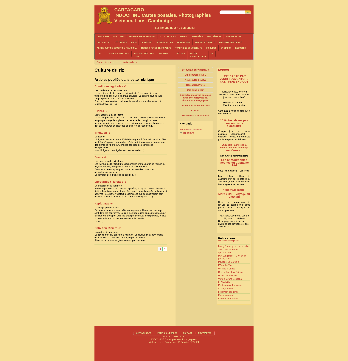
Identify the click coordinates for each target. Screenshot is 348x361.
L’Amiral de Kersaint (228, 298)
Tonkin (183, 36)
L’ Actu (100, 54)
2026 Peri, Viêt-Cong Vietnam (144, 55)
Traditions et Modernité (188, 48)
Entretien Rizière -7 (107, 228)
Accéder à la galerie (233, 190)
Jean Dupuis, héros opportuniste (228, 251)
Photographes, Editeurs (142, 36)
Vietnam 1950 (183, 42)
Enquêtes (240, 48)
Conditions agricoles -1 (110, 86)
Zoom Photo (165, 54)
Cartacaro (103, 36)
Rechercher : (226, 8)
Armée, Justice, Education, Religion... (117, 48)
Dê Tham (180, 54)
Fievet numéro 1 (226, 295)
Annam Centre (233, 36)
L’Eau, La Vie (225, 265)
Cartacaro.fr (143, 333)
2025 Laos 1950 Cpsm (118, 54)
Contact (187, 333)
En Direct (226, 48)
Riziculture (188, 133)
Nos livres (119, 36)
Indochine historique (230, 42)
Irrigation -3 (102, 132)
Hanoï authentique (227, 275)
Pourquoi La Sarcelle (228, 262)
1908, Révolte (214, 36)
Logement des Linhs (228, 292)
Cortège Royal (225, 288)
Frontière (197, 36)
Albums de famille (205, 42)
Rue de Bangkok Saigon (230, 272)
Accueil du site (104, 62)
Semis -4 (100, 157)
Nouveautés (204, 333)
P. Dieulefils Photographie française (230, 283)
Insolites (211, 48)
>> (248, 12)
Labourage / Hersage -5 (110, 181)
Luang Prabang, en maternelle (233, 246)
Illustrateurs (168, 36)
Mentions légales (167, 333)
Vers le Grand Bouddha (230, 279)
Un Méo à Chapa (226, 268)
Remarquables (164, 42)
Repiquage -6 (103, 203)
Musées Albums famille (197, 55)
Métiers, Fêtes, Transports (156, 48)
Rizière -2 (100, 111)
